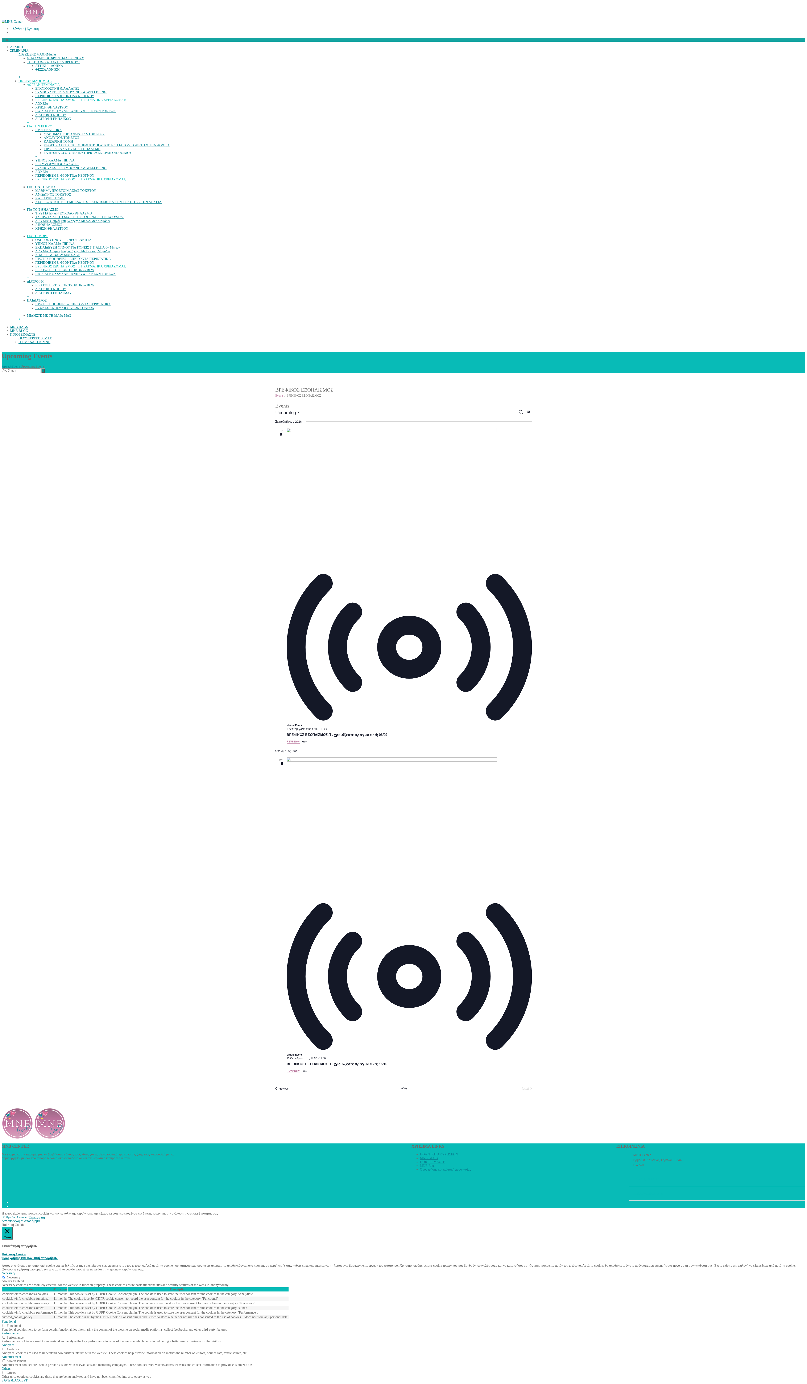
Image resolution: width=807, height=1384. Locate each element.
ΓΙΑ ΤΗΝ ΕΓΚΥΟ (39, 126)
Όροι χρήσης (37, 1217)
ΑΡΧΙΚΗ (16, 47)
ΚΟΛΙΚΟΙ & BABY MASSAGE (57, 255)
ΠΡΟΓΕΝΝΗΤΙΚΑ (48, 130)
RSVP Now (293, 741)
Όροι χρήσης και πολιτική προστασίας (445, 1169)
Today (403, 1088)
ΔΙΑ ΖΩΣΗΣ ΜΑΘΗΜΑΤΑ (37, 54)
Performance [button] (10, 1333)
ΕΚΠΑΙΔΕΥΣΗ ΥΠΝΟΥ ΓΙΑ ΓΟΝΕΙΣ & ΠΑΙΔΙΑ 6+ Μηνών (77, 247)
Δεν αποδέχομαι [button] (12, 1221)
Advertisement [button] (11, 1357)
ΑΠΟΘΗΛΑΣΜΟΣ (48, 224)
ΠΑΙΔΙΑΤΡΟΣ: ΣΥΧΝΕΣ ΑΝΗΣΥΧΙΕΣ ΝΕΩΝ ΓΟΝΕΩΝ (75, 111)
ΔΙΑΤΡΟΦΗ (35, 281)
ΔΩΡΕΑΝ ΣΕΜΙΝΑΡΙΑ (43, 84)
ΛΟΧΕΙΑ (41, 103)
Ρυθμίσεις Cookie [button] (15, 1217)
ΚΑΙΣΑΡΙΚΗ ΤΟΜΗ (58, 141)
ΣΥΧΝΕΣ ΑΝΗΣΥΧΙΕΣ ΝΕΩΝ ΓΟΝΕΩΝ (64, 308)
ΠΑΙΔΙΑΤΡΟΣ (37, 300)
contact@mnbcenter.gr (648, 1193)
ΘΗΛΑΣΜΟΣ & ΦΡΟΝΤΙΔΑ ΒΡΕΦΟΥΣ (55, 58)
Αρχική (7, 366)
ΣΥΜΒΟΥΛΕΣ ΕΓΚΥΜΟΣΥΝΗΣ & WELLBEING (71, 92)
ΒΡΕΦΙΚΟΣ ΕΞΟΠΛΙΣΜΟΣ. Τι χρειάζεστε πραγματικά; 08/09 (337, 734)
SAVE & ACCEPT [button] (15, 1380)
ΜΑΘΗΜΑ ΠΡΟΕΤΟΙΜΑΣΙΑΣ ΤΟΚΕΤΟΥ (74, 134)
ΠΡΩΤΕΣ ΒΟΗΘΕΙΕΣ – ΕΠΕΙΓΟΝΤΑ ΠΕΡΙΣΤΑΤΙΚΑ (73, 259)
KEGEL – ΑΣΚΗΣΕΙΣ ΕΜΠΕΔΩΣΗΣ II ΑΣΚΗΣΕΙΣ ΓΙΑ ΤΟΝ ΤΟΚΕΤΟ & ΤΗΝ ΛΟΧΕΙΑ (107, 145)
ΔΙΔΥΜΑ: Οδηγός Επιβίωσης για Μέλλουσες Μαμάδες (72, 221)
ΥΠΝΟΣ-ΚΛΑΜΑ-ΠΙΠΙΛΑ (55, 160)
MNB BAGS (19, 327)
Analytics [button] (8, 1345)
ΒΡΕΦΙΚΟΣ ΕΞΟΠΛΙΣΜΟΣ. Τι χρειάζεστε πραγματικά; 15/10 (337, 1063)
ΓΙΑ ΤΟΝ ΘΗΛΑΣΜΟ (42, 209)
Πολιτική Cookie (14, 1254)
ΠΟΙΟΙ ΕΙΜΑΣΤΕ (22, 334)
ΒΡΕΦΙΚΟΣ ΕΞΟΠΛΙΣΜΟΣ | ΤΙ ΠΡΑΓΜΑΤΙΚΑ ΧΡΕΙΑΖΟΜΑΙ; (80, 100)
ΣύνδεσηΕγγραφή (26, 28)
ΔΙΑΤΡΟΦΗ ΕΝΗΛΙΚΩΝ (53, 118)
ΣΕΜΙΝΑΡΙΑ (19, 50)
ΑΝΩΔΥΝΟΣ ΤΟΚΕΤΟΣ (61, 137)
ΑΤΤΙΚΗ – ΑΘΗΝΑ (49, 65)
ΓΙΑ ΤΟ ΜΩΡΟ (37, 236)
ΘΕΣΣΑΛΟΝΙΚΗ (47, 69)
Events (16, 366)
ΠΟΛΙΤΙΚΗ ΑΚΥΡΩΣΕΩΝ (439, 1154)
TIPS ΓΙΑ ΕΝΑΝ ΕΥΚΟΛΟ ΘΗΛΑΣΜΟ (72, 149)
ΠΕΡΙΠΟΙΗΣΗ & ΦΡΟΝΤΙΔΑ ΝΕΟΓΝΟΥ (64, 96)
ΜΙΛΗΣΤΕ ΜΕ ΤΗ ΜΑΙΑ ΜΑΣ (49, 315)
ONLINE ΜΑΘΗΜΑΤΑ (35, 81)
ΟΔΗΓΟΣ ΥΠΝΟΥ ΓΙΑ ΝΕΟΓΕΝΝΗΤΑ (63, 240)
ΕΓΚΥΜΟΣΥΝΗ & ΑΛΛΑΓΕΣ (57, 88)
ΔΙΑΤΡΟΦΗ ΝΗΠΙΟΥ (50, 115)
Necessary (13, 1277)
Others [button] (6, 1368)
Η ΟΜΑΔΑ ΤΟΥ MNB (34, 342)
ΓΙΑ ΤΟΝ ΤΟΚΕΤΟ (41, 187)
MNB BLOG (19, 330)
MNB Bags (427, 1165)
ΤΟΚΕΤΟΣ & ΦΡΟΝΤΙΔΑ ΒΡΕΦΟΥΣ (53, 62)
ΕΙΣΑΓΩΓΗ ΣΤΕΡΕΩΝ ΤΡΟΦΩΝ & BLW (64, 270)
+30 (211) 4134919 (646, 1179)
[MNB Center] (23, 21)
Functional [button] (9, 1321)
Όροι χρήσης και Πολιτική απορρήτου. (30, 1258)
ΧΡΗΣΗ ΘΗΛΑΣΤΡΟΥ (51, 107)
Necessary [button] (8, 1273)
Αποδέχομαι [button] (32, 1221)
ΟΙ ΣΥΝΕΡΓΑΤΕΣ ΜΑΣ (35, 338)
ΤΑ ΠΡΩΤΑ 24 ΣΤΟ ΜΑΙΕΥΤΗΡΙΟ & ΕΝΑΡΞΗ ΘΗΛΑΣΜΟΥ (88, 153)
